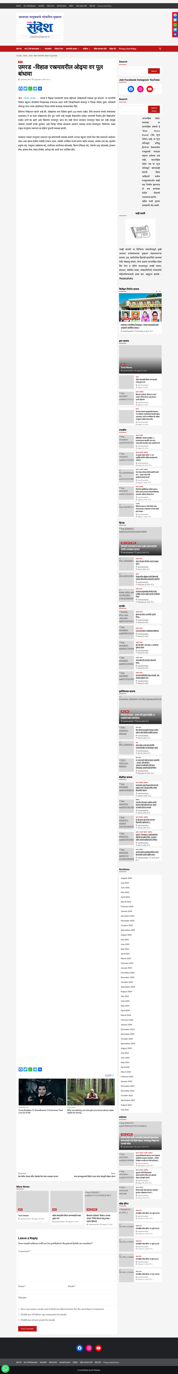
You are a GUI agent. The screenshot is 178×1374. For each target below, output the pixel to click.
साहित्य (71, 6)
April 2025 (125, 954)
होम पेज (18, 6)
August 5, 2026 (142, 482)
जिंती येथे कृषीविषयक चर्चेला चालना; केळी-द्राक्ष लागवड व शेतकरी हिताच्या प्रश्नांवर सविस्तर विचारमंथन (147, 491)
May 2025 (125, 949)
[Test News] (32, 1201)
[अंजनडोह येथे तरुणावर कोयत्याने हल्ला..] (126, 662)
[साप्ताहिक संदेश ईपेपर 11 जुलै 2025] (126, 1245)
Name (22, 1286)
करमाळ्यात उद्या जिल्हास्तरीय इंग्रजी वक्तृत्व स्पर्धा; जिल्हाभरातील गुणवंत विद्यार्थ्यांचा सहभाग (147, 787)
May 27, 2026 (140, 721)
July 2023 (125, 1053)
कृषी (122, 711)
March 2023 (126, 1072)
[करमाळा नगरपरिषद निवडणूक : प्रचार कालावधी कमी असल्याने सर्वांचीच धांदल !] (140, 307)
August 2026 (126, 878)
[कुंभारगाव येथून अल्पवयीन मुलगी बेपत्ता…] (126, 617)
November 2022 (127, 1091)
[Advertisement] (66, 1141)
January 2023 (126, 1081)
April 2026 (125, 897)
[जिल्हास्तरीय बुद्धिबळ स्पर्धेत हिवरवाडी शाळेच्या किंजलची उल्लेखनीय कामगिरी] (126, 579)
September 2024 (128, 987)
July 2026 (125, 883)
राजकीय (137, 319)
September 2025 (128, 930)
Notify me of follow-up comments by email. (44, 1315)
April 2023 (125, 1067)
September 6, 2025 (144, 1166)
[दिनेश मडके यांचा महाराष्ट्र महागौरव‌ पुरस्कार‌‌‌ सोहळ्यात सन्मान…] (126, 1192)
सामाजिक (94, 1209)
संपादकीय (41, 6)
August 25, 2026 (143, 448)
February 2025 (127, 963)
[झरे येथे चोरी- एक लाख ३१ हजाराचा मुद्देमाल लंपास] (126, 647)
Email (71, 1286)
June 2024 (125, 1001)
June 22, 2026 (140, 552)
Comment (24, 1251)
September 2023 (128, 1043)
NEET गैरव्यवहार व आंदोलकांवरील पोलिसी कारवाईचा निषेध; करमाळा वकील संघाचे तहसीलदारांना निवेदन (147, 837)
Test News (23, 1215)
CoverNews (83, 1370)
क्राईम (137, 611)
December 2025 (127, 916)
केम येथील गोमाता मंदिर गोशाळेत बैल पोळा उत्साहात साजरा (38, 1175)
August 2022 (126, 1105)
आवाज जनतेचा (125, 319)
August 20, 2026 (143, 622)
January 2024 (126, 1024)
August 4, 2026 (142, 516)
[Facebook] (175, 15)
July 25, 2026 (142, 827)
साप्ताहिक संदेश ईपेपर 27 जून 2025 (147, 1274)
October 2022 (127, 1095)
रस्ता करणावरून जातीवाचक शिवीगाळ (147, 631)
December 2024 (127, 972)
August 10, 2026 (143, 465)
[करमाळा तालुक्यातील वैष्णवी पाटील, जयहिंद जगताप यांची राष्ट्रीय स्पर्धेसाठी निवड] (126, 595)
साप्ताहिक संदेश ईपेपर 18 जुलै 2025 (147, 1228)
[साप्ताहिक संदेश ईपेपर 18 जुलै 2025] (126, 1229)
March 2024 (126, 1015)
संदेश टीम (92, 6)
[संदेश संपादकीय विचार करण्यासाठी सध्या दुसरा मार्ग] (66, 1201)
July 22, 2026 (140, 1147)
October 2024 (127, 982)
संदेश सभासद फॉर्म (81, 6)
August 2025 (126, 935)
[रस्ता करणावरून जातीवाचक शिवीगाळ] (126, 632)
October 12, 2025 (143, 1218)
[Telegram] (175, 29)
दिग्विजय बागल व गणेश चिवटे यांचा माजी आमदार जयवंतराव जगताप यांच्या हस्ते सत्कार (147, 509)
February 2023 (127, 1076)
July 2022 (125, 1110)
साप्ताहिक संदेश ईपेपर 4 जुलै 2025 (147, 1259)
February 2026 (127, 906)
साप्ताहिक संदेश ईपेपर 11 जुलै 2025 (147, 1244)
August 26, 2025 (143, 1183)
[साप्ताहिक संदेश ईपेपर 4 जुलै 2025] (126, 1260)
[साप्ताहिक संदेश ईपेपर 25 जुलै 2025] (126, 1214)
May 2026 (125, 892)
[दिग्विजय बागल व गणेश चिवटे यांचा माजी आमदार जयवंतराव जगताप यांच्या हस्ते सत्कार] (126, 510)
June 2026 (125, 887)
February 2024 (127, 1020)
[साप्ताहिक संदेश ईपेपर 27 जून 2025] (126, 1275)
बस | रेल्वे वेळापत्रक (30, 6)
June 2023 (125, 1058)
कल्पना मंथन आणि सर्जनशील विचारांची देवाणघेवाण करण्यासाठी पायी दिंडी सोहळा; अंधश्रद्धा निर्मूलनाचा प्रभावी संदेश (140, 1140)
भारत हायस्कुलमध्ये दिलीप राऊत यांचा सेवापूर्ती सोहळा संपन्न (94, 1175)
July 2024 (125, 996)
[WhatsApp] (175, 24)
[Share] (175, 34)
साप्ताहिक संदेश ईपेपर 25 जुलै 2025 (148, 1213)
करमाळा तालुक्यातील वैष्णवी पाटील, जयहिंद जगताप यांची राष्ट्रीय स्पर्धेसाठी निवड (148, 594)
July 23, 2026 (142, 845)
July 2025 (125, 939)
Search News (154, 109)
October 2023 (127, 1039)
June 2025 (125, 944)
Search (123, 61)
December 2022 (127, 1086)
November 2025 (127, 921)
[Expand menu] (40, 49)
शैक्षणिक (133, 543)
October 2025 (127, 925)
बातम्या (20, 62)
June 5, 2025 (142, 1198)
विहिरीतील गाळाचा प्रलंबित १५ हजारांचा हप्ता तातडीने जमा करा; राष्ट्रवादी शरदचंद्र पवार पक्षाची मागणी (148, 440)
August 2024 (126, 991)
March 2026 (126, 902)
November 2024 (127, 977)
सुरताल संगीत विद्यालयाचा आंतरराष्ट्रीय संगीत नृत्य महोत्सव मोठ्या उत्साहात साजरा (146, 1175)
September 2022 (128, 1100)
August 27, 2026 (39, 1219)
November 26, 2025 (144, 773)
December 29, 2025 (144, 584)
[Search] (160, 49)
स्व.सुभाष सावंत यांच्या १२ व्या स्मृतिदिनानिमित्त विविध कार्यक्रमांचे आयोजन (146, 457)
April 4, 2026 (142, 569)
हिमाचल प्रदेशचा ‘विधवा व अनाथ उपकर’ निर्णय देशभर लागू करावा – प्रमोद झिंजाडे (146, 397)
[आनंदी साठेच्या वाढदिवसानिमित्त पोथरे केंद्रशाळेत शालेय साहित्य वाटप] (126, 854)
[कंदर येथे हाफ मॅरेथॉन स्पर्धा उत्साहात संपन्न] (126, 564)
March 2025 (126, 958)
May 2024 (125, 1006)
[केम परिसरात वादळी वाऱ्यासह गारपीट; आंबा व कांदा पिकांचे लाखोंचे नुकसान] (126, 732)
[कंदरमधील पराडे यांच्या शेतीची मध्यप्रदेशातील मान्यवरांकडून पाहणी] (126, 747)
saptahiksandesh (25, 79)
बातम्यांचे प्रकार (61, 6)
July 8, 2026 (155, 857)
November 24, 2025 (142, 331)
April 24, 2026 (142, 737)
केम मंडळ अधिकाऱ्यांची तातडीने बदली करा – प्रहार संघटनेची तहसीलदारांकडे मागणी (147, 474)
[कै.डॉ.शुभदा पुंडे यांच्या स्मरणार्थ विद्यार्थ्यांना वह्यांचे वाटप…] (126, 822)
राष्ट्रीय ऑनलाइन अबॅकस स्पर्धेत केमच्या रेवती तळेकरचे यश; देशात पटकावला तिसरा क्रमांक (146, 805)
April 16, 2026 (142, 753)
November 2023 (127, 1034)
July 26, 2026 (142, 812)
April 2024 (125, 1010)
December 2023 (127, 1029)
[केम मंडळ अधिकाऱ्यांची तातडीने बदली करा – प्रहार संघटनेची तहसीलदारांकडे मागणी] (126, 476)
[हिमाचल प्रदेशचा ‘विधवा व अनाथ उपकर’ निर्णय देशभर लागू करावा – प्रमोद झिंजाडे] (101, 1201)
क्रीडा (123, 543)
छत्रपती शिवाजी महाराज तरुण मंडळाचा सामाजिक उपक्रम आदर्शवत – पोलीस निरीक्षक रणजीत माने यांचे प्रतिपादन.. (148, 1158)
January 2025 (126, 968)
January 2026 (126, 911)
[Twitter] (175, 19)
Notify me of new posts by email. (38, 1320)
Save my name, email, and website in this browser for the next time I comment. (62, 1309)
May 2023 (125, 1062)
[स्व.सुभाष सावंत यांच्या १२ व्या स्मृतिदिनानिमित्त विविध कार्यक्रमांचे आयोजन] (126, 459)
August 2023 (126, 1048)
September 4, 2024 (40, 79)
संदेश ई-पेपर (50, 6)
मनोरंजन (124, 1134)
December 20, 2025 (144, 602)
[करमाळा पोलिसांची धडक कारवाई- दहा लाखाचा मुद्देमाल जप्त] (126, 678)
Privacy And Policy (105, 6)
